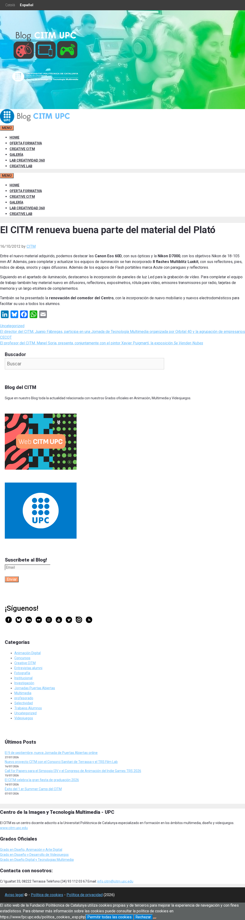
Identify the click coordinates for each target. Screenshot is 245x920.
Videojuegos (23, 718)
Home (14, 137)
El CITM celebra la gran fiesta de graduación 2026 (42, 780)
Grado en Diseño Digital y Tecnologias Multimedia (37, 860)
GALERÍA (16, 155)
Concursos (22, 658)
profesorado (23, 698)
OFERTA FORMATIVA (26, 143)
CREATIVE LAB (21, 166)
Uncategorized (12, 326)
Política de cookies (47, 895)
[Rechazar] (155, 918)
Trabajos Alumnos (28, 708)
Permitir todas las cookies (109, 917)
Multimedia (22, 693)
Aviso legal (14, 895)
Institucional (23, 678)
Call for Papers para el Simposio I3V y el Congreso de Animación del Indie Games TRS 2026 (73, 771)
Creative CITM (25, 663)
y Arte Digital (52, 850)
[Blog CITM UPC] (36, 122)
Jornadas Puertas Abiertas (34, 688)
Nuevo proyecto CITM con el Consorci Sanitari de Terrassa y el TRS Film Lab (61, 762)
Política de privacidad (85, 895)
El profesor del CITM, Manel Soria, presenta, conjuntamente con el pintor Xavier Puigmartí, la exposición (101, 343)
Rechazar (143, 917)
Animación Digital (27, 653)
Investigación (24, 683)
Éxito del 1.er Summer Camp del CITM (33, 789)
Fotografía (22, 673)
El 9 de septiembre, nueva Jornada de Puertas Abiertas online (51, 753)
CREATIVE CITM (22, 149)
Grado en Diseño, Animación (21, 850)
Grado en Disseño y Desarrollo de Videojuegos (34, 855)
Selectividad (23, 703)
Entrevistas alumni (28, 668)
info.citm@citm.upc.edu (115, 881)
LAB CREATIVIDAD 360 (27, 160)
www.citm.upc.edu (14, 828)
